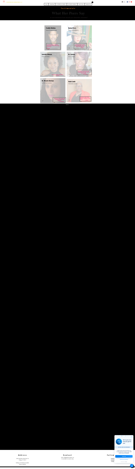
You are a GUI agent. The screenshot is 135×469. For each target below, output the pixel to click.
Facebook (112, 458)
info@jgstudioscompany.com (69, 457)
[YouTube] (131, 1)
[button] (92, 2)
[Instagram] (129, 1)
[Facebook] (127, 1)
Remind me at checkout (124, 459)
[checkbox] (69, 48)
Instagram (112, 460)
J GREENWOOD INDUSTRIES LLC (14, 2)
